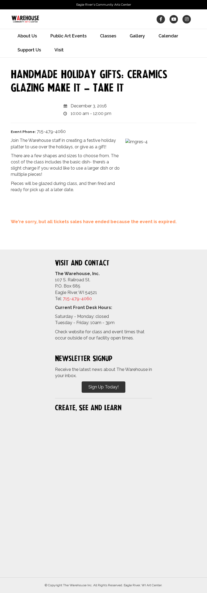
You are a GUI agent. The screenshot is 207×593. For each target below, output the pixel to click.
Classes (108, 35)
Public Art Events (68, 35)
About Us (27, 35)
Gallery (137, 35)
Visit (59, 49)
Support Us (29, 49)
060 (88, 298)
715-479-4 (73, 298)
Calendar (168, 35)
